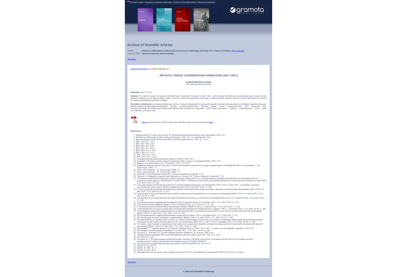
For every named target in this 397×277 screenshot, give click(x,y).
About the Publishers (206, 2)
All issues (132, 59)
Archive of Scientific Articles (185, 2)
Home (140, 2)
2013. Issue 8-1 (237, 51)
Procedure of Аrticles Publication (158, 2)
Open (144, 122)
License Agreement (138, 69)
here (211, 122)
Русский (133, 2)
